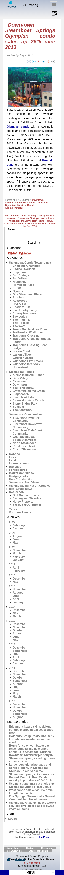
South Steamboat (24, 439)
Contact (30, 848)
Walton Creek (22, 351)
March (17, 553)
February (19, 525)
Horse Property (23, 501)
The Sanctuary (22, 409)
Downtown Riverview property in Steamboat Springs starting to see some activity (32, 758)
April (16, 567)
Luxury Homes (19, 463)
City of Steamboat (25, 449)
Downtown (38, 200)
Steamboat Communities (25, 414)
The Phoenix (21, 319)
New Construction (21, 479)
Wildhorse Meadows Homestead (26, 366)
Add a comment (13, 208)
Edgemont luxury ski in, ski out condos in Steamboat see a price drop (31, 729)
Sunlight (18, 406)
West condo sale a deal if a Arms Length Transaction (31, 791)
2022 (12, 522)
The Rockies (21, 322)
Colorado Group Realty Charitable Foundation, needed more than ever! (32, 739)
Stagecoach (21, 394)
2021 (12, 533)
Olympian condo (18, 126)
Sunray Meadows (24, 313)
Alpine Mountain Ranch (28, 375)
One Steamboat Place (27, 294)
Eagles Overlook (24, 268)
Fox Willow (20, 278)
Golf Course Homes (26, 495)
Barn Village (21, 378)
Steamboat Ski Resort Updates (29, 485)
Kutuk (17, 287)
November (20, 550)
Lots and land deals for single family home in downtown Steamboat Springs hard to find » (30, 217)
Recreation (16, 492)
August (18, 536)
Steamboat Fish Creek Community (27, 432)
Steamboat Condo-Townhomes (32, 202)
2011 (12, 668)
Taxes (13, 509)
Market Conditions (21, 473)
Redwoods (20, 300)
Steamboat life (14, 851)
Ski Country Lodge (25, 310)
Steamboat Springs (38, 851)
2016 (12, 575)
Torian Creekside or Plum (30, 329)
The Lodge (20, 316)
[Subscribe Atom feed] (25, 252)
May (15, 542)
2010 (12, 701)
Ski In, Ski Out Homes (27, 504)
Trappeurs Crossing (26, 335)
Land (12, 460)
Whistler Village (23, 357)
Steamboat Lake (23, 397)
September (20, 650)
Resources (46, 848)
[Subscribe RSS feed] (13, 252)
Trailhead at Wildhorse (28, 332)
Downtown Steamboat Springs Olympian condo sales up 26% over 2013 (30, 36)
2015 (12, 586)
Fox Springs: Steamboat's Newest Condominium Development (32, 798)
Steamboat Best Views (24, 482)
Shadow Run (21, 307)
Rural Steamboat (24, 446)
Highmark (19, 281)
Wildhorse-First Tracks (28, 360)
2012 (12, 644)
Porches (18, 297)
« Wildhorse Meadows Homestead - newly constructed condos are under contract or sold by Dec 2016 (30, 223)
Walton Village (22, 354)
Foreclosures (18, 469)
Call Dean (29, 4)
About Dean (13, 848)
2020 (12, 547)
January (18, 528)
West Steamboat (24, 436)
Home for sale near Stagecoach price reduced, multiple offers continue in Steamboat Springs (30, 748)
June (16, 539)
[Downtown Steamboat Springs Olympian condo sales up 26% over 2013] (53, 61)
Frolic (13, 457)
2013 (12, 620)
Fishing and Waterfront (28, 498)
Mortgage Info (18, 476)
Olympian (10, 205)
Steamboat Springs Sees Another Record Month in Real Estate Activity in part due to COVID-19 (31, 777)
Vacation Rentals (26, 205)
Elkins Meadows (23, 387)
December (19, 578)
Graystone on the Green (29, 390)
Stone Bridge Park (25, 403)
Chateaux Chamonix (26, 265)
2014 (12, 606)
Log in (12, 818)
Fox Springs (21, 275)
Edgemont (20, 272)
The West (19, 326)
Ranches (15, 466)
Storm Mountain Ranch (28, 400)
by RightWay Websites (32, 869)
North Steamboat (24, 443)
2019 (12, 564)
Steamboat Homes (21, 371)
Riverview (19, 303)
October (18, 630)
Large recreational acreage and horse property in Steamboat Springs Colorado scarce (30, 767)
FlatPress (44, 837)
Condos (9, 202)
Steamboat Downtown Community (27, 426)
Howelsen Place (23, 284)
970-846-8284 (32, 862)
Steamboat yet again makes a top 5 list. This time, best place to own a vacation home (32, 806)
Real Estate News (21, 488)
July (15, 653)
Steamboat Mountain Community (27, 419)
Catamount (20, 381)
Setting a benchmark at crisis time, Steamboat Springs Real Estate (32, 785)
